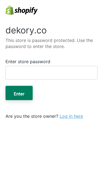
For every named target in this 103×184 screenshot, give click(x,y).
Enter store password (27, 61)
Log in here (71, 116)
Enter (19, 93)
